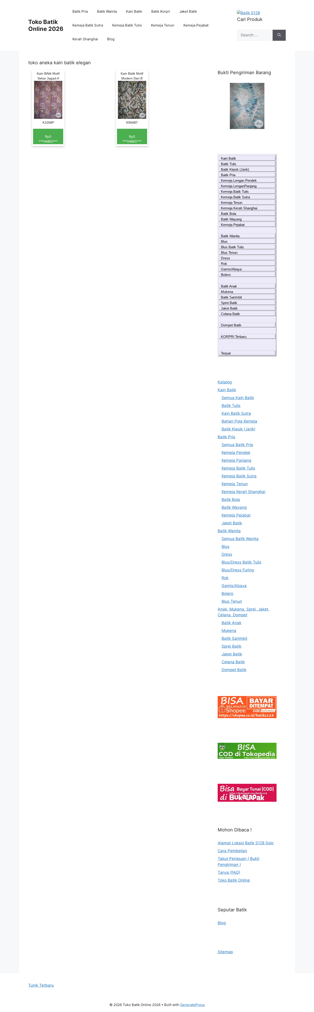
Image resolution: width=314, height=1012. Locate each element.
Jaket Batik (188, 11)
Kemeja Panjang (236, 460)
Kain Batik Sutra (236, 413)
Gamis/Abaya (231, 269)
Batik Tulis (228, 164)
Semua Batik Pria (237, 444)
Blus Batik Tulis (232, 247)
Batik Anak (229, 286)
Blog (110, 39)
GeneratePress (192, 1005)
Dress (225, 258)
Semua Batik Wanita (240, 538)
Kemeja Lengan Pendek (239, 180)
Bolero (226, 275)
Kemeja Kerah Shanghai (239, 208)
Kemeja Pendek (236, 452)
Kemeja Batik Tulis (127, 25)
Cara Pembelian (232, 850)
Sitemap (225, 952)
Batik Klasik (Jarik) (235, 169)
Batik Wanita (107, 11)
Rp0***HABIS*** (48, 139)
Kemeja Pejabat (195, 25)
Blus (224, 241)
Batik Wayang (231, 219)
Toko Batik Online (234, 880)
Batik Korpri (160, 11)
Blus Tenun (229, 252)
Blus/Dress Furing (238, 570)
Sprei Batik (229, 303)
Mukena (227, 292)
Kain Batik (134, 11)
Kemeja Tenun (162, 25)
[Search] (279, 35)
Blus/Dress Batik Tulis (241, 562)
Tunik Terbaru (41, 985)
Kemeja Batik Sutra (87, 25)
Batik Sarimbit (231, 297)
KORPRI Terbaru (233, 337)
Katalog (225, 382)
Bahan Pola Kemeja (239, 421)
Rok (224, 264)
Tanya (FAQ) (229, 872)
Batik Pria (80, 11)
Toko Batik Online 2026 (45, 25)
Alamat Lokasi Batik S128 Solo (246, 843)
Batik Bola (228, 214)
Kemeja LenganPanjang (239, 186)
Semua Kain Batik (238, 397)
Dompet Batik (231, 325)
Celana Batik (230, 314)
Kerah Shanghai (85, 39)
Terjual (226, 353)
